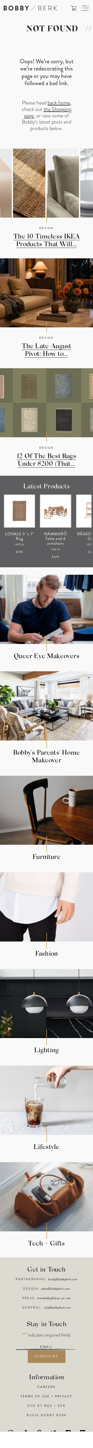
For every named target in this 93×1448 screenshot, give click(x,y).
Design (46, 228)
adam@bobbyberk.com (55, 1288)
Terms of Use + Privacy (46, 1396)
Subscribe (46, 1356)
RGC (48, 1406)
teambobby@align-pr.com (54, 1298)
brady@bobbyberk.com (62, 1279)
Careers (46, 1387)
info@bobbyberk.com (57, 1307)
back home (59, 102)
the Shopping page (47, 112)
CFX (61, 1406)
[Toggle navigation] (85, 8)
